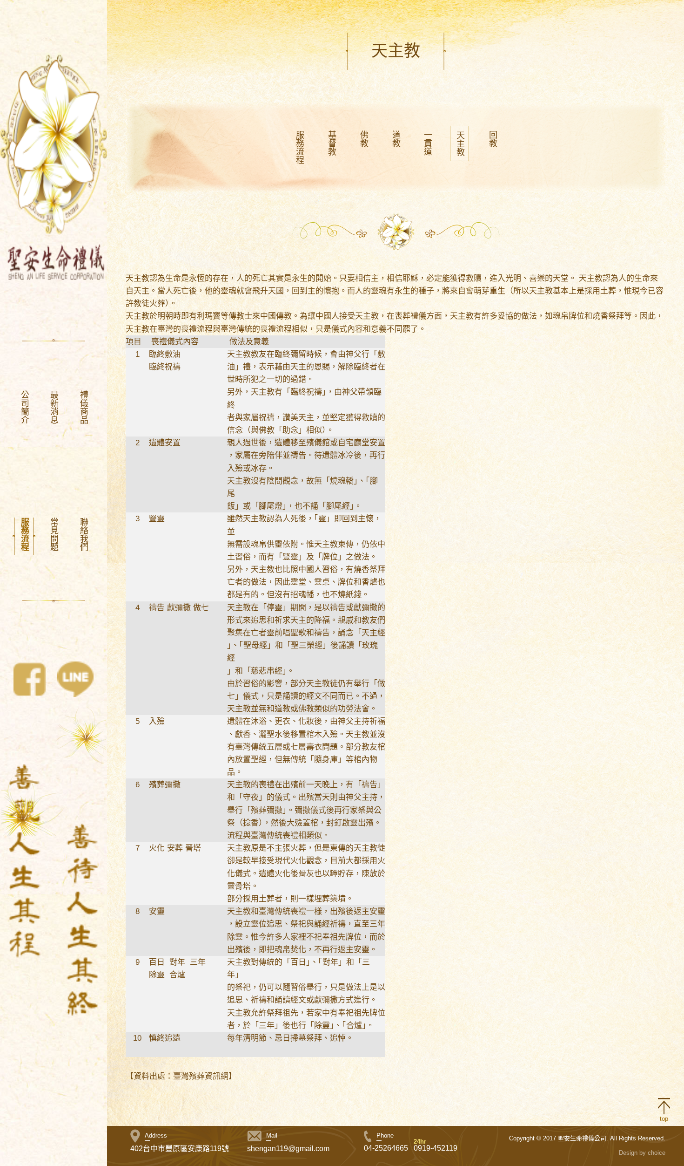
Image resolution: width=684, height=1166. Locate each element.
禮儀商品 (83, 407)
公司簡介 (24, 407)
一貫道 (427, 143)
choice (656, 1152)
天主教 (459, 143)
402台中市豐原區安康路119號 (179, 1148)
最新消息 (53, 407)
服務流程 (24, 534)
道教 (395, 138)
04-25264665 (386, 1148)
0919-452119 (435, 1148)
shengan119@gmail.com (288, 1148)
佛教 (363, 138)
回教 (492, 138)
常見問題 (53, 534)
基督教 (331, 143)
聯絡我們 (83, 534)
